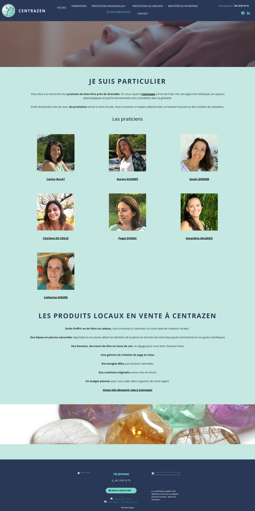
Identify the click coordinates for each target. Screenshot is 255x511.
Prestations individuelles (108, 6)
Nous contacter (121, 490)
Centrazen (148, 94)
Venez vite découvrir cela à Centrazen (127, 390)
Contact (142, 13)
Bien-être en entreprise (183, 6)
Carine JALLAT (55, 179)
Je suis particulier (118, 12)
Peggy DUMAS (127, 238)
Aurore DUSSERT (127, 179)
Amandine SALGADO (199, 238)
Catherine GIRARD (56, 297)
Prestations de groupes (147, 6)
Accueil (61, 7)
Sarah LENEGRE (199, 179)
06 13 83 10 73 (242, 5)
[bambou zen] (56, 212)
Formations (79, 6)
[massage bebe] (127, 152)
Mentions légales (127, 507)
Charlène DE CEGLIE (56, 238)
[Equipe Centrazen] (56, 152)
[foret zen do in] (199, 152)
